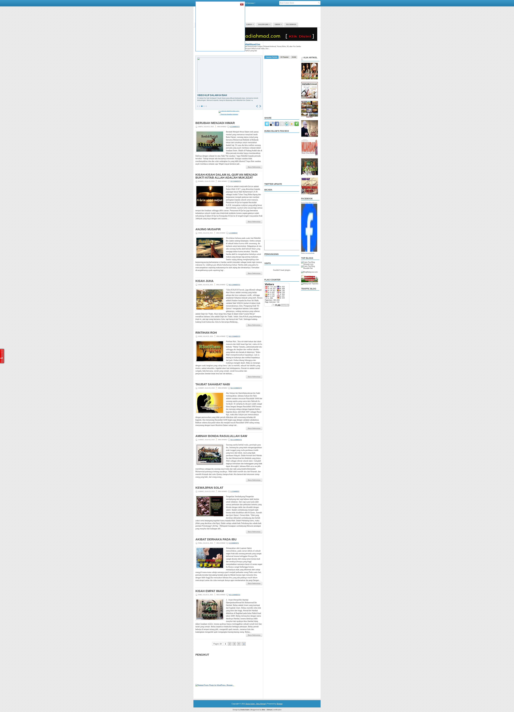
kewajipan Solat (209, 487)
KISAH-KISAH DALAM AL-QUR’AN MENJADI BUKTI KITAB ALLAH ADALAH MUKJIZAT (226, 176)
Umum (278, 24)
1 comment (233, 233)
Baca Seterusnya (254, 167)
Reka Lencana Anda (307, 253)
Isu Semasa (291, 24)
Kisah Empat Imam (209, 591)
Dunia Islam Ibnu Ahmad (309, 203)
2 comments (234, 543)
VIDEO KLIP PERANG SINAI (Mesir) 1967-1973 (221, 95)
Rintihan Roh (206, 332)
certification (277, 710)
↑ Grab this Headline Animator (229, 114)
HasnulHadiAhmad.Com (250, 44)
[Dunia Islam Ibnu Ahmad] (309, 251)
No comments (234, 284)
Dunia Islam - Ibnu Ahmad (255, 704)
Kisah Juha (204, 281)
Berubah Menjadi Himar (215, 123)
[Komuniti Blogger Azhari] (309, 282)
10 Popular (284, 57)
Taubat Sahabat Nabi (212, 384)
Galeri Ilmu (264, 24)
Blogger (280, 704)
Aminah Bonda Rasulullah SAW (221, 436)
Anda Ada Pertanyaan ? (246, 3)
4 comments (234, 126)
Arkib (294, 57)
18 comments (235, 181)
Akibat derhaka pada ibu (216, 539)
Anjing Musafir (208, 229)
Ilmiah (250, 24)
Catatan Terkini (271, 57)
